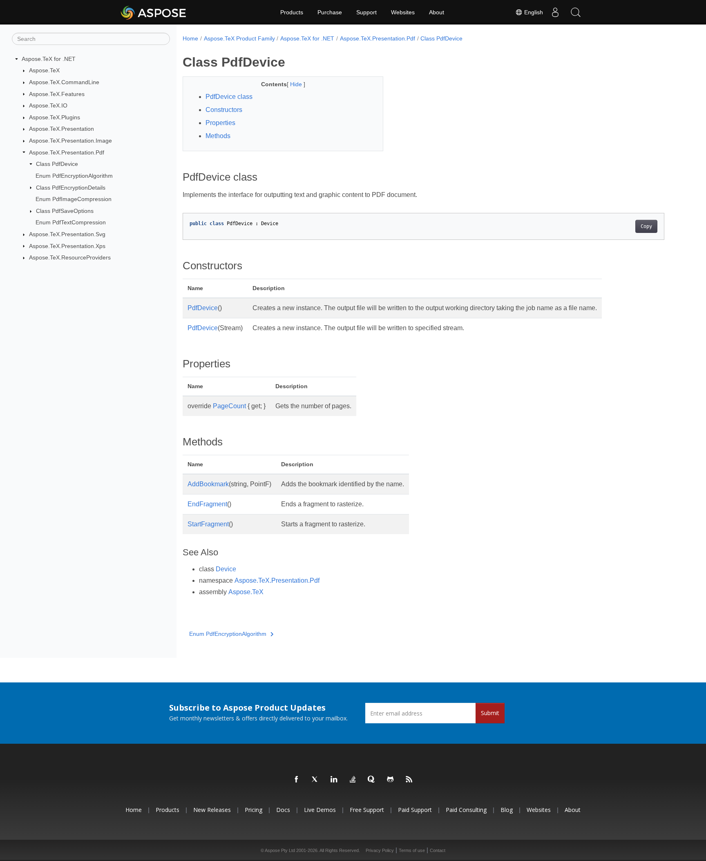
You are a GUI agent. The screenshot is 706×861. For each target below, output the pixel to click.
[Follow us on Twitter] (315, 779)
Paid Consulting (466, 810)
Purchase (329, 12)
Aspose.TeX (44, 70)
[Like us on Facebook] (296, 779)
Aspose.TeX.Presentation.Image (70, 140)
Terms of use (412, 850)
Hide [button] (297, 84)
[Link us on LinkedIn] (334, 779)
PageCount (229, 406)
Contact (437, 850)
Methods (218, 135)
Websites (403, 12)
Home (190, 38)
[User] (555, 12)
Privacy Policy (380, 850)
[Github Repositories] (390, 779)
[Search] (575, 12)
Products (291, 12)
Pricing (253, 810)
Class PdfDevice (57, 164)
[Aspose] (154, 12)
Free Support (367, 810)
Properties (220, 122)
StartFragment (208, 524)
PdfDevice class (229, 96)
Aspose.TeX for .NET (49, 59)
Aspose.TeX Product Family (239, 38)
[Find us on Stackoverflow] (353, 779)
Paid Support (415, 810)
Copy (646, 226)
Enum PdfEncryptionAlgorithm (74, 175)
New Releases (212, 810)
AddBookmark (208, 484)
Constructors (224, 109)
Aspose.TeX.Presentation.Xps (67, 246)
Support (366, 12)
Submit (490, 713)
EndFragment (207, 504)
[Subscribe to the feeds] (409, 779)
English (533, 12)
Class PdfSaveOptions (65, 211)
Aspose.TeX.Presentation (61, 128)
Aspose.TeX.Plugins (54, 117)
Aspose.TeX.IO (48, 105)
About (436, 12)
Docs (283, 810)
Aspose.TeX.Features (57, 94)
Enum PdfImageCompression (74, 199)
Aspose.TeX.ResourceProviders (70, 257)
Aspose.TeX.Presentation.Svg (67, 234)
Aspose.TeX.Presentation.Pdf (66, 152)
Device (226, 569)
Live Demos (320, 810)
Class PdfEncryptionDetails (70, 187)
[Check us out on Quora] (371, 779)
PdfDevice (203, 307)
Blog (506, 810)
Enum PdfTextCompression (71, 222)
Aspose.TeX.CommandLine (64, 82)
